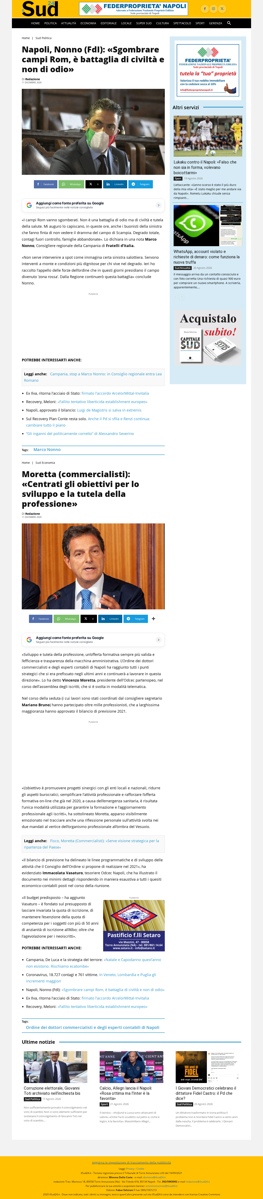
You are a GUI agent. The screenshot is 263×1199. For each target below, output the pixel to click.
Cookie (140, 1168)
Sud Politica (44, 38)
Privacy (130, 1168)
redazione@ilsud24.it (198, 1181)
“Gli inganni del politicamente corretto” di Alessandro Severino (80, 433)
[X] (222, 9)
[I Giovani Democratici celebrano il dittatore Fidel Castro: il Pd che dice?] (207, 1067)
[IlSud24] (45, 9)
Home (26, 38)
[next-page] (181, 297)
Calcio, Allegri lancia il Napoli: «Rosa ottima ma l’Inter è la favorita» (126, 1093)
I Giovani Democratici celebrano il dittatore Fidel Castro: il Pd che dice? (206, 1093)
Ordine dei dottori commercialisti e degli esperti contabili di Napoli (92, 1027)
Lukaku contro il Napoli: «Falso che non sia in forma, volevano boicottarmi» (205, 167)
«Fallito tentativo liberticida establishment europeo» (103, 401)
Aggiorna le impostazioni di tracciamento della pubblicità (131, 1162)
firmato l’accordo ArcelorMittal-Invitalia (115, 393)
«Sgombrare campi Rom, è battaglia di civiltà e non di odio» (113, 989)
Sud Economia (45, 463)
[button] (229, 23)
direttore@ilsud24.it (154, 1177)
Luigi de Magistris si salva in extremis (109, 410)
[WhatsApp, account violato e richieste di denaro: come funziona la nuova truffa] (208, 225)
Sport (178, 178)
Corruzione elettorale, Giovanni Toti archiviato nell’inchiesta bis (52, 1091)
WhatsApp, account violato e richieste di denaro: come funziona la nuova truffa (207, 257)
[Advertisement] (93, 325)
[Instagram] (213, 9)
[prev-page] (175, 297)
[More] (153, 619)
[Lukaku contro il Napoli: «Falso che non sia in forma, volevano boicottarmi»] (208, 136)
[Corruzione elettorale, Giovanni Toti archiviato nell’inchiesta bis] (55, 1067)
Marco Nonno (47, 449)
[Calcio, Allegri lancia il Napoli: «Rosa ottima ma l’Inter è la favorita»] (131, 1067)
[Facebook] (205, 9)
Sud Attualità (182, 268)
